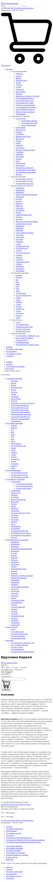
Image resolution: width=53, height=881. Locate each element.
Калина (19, 159)
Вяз (17, 282)
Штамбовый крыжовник (26, 172)
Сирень (19, 257)
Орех (18, 300)
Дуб (17, 286)
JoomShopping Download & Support (16, 804)
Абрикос (19, 74)
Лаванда (19, 230)
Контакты (10, 356)
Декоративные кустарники (17, 540)
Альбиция (20, 188)
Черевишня (21, 114)
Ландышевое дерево (25, 233)
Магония (19, 239)
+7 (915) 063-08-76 (8, 8)
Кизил (18, 143)
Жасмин (19, 219)
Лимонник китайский (24, 168)
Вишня (18, 78)
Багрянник (20, 190)
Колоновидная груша (25, 101)
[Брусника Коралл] (9, 663)
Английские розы (23, 331)
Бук (17, 280)
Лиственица (21, 293)
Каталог (9, 69)
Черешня (20, 89)
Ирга (18, 161)
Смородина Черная (29, 121)
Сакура (19, 251)
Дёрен (18, 212)
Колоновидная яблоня (25, 109)
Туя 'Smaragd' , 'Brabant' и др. (27, 336)
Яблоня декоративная (25, 112)
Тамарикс (20, 266)
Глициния (19, 208)
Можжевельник (22, 342)
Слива (18, 87)
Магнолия (20, 237)
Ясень (18, 311)
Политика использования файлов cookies (23, 842)
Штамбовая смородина (26, 170)
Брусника (20, 156)
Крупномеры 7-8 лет (24, 181)
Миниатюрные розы (24, 327)
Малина (19, 132)
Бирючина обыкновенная (26, 195)
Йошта (18, 141)
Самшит (19, 255)
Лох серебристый (23, 295)
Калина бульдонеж (24, 224)
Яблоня (19, 94)
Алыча (18, 76)
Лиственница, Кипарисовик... (28, 345)
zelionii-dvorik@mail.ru (25, 8)
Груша (18, 83)
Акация (19, 275)
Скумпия (19, 260)
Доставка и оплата (14, 354)
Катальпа (20, 313)
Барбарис (20, 192)
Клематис (20, 228)
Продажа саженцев (14, 349)
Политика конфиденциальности (19, 838)
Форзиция (20, 268)
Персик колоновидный (25, 105)
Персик (19, 85)
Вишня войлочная (23, 136)
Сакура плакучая (23, 253)
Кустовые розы (22, 324)
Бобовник (20, 197)
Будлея (19, 199)
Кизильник (20, 226)
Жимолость (21, 130)
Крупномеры (11, 351)
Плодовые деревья (14, 378)
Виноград (20, 139)
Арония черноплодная (25, 150)
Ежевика (19, 145)
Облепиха (20, 148)
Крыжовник (21, 127)
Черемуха (20, 309)
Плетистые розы (23, 329)
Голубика (19, 152)
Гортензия (20, 210)
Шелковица (21, 92)
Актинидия (20, 165)
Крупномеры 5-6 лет (24, 179)
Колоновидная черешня (26, 107)
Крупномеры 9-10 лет (25, 183)
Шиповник (20, 271)
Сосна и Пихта (22, 340)
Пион (18, 322)
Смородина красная (29, 123)
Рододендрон (21, 248)
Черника (19, 154)
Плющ (18, 244)
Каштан (19, 316)
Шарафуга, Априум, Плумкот (28, 96)
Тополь (19, 307)
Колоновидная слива (24, 103)
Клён (18, 318)
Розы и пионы (11, 627)
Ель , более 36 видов (24, 338)
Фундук (19, 174)
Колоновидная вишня (25, 98)
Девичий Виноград (23, 215)
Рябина (19, 302)
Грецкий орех (21, 80)
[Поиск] (25, 6)
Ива (17, 289)
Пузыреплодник (22, 246)
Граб (18, 284)
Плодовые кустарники (15, 479)
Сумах (18, 304)
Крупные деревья (13, 470)
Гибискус (19, 206)
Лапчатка (20, 235)
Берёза (19, 277)
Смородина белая (28, 125)
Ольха (18, 298)
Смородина (21, 118)
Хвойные (9, 640)
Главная (9, 347)
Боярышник (21, 163)
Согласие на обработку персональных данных (25, 840)
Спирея (19, 264)
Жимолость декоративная (27, 221)
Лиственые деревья (14, 423)
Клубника (20, 134)
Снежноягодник (22, 262)
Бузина (19, 201)
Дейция (19, 217)
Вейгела (19, 203)
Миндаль (19, 242)
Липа (18, 291)
